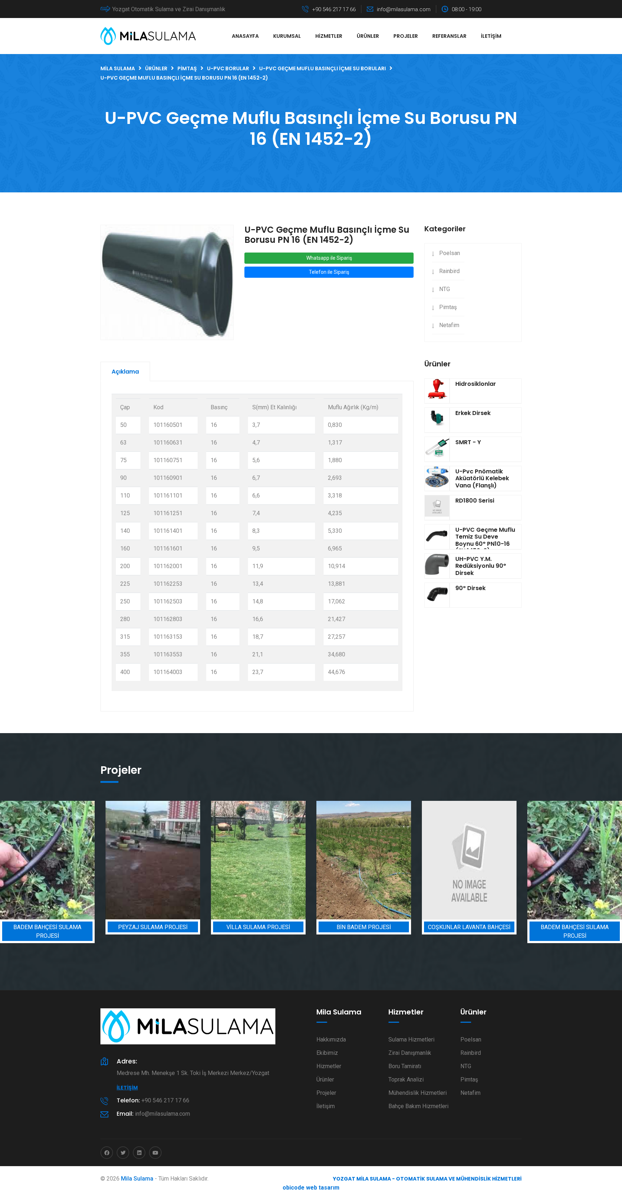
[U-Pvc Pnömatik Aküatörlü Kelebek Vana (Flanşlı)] (437, 478)
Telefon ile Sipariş (329, 272)
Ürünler (368, 36)
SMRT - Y (468, 442)
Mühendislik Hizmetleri (417, 1092)
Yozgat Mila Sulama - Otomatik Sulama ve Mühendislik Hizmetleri (427, 1178)
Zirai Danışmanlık (409, 1052)
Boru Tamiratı (404, 1066)
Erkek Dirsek (473, 413)
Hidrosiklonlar (475, 384)
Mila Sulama (137, 1178)
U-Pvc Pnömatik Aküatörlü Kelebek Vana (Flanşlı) (482, 478)
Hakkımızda (331, 1039)
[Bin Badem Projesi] (328, 860)
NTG (444, 289)
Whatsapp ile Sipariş (329, 258)
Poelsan (449, 253)
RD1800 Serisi (474, 500)
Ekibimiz (327, 1052)
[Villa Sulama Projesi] (223, 860)
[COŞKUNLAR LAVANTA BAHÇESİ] (434, 860)
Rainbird (449, 271)
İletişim (491, 36)
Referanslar (449, 36)
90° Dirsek (470, 588)
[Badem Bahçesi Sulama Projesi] (539, 860)
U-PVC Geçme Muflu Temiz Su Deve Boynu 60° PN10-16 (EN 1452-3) (485, 540)
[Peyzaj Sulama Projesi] (117, 860)
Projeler (405, 36)
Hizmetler (328, 36)
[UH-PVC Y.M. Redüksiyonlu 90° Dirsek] (437, 566)
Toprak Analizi (406, 1079)
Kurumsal (287, 36)
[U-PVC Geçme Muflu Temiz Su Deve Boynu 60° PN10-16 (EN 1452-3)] (437, 537)
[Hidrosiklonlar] (437, 391)
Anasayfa (245, 36)
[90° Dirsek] (437, 595)
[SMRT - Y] (437, 449)
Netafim (449, 325)
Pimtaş (448, 307)
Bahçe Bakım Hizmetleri (418, 1106)
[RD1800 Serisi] (437, 507)
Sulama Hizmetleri (411, 1039)
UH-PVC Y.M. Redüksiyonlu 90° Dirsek (480, 566)
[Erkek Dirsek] (437, 420)
